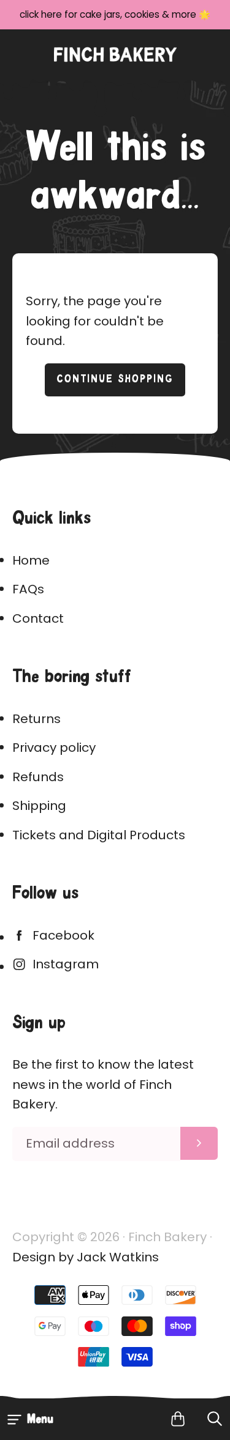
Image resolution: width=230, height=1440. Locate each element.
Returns (36, 718)
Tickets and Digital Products (98, 835)
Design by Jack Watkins (85, 1257)
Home (31, 560)
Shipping (39, 805)
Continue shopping (115, 379)
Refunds (38, 776)
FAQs (28, 589)
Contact (38, 618)
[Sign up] (199, 1143)
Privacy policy (54, 747)
